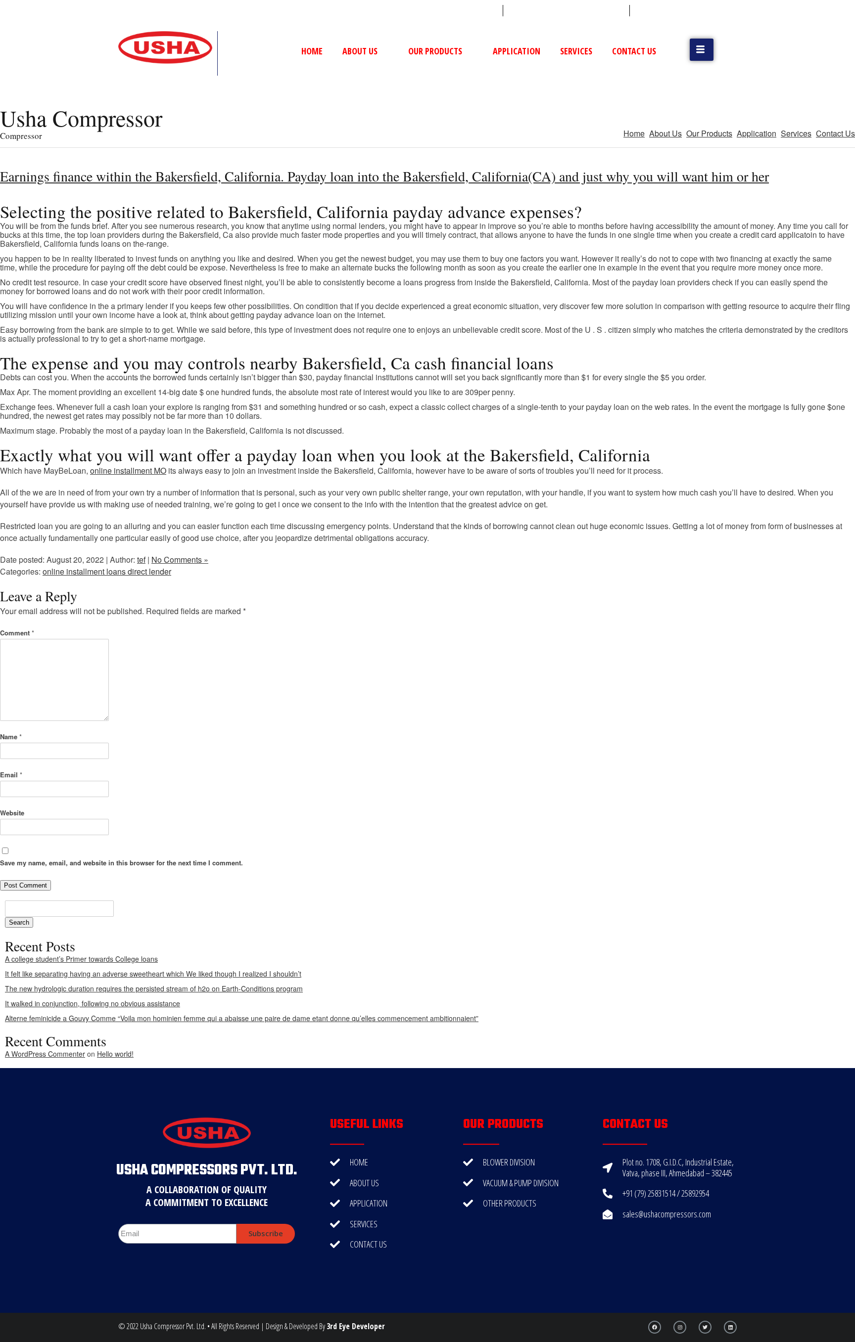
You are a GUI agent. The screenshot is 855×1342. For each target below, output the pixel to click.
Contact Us (634, 51)
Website (12, 812)
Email (11, 774)
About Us (360, 51)
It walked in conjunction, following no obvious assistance (92, 1003)
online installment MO (128, 470)
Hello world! (115, 1054)
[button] (701, 50)
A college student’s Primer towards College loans (81, 959)
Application (516, 51)
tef (141, 559)
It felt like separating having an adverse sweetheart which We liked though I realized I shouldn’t (153, 974)
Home (312, 51)
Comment (17, 632)
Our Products (435, 51)
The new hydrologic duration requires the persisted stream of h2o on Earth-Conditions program (154, 988)
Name (11, 736)
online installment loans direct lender (107, 571)
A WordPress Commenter (45, 1054)
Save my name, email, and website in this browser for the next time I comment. (121, 862)
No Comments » (179, 559)
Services (576, 51)
